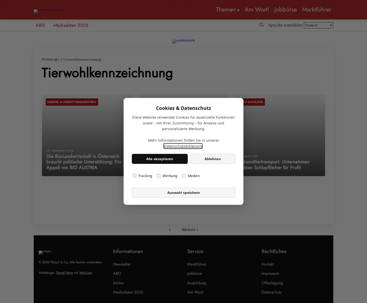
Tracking (145, 176)
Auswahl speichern (183, 193)
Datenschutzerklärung (183, 146)
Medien (194, 176)
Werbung (170, 176)
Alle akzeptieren (159, 159)
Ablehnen (212, 159)
